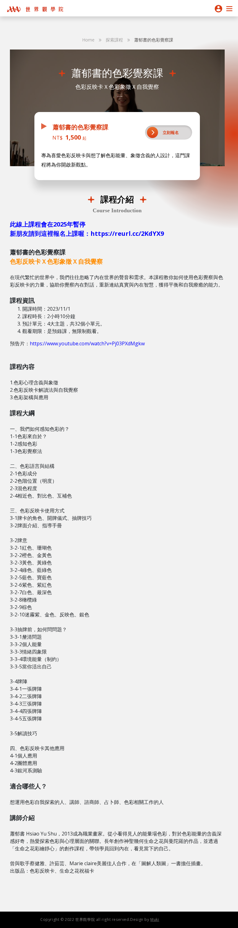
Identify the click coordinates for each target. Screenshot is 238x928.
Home (88, 40)
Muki (154, 919)
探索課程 (114, 40)
